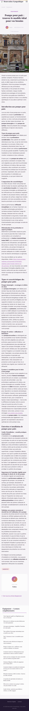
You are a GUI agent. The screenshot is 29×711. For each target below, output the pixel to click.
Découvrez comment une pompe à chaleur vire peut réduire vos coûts (13, 684)
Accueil (3, 7)
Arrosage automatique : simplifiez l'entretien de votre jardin (14, 627)
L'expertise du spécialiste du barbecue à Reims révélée (13, 679)
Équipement (9, 7)
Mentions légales (11, 701)
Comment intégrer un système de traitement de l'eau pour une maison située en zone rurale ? (14, 668)
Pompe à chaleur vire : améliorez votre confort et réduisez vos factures (12, 647)
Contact (20, 701)
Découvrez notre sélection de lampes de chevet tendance (13, 642)
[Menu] (26, 1)
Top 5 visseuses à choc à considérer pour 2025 (13, 637)
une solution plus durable (15, 413)
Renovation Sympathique (12, 2)
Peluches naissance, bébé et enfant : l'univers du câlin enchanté (14, 674)
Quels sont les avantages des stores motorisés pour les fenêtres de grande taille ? (14, 657)
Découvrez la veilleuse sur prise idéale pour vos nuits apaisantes (14, 621)
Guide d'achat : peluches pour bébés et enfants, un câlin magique (12, 689)
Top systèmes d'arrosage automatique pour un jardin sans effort (13, 632)
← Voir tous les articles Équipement (12, 596)
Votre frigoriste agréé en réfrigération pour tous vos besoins (13, 616)
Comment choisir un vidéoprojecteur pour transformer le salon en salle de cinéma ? (13, 652)
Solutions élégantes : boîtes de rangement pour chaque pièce (13, 662)
